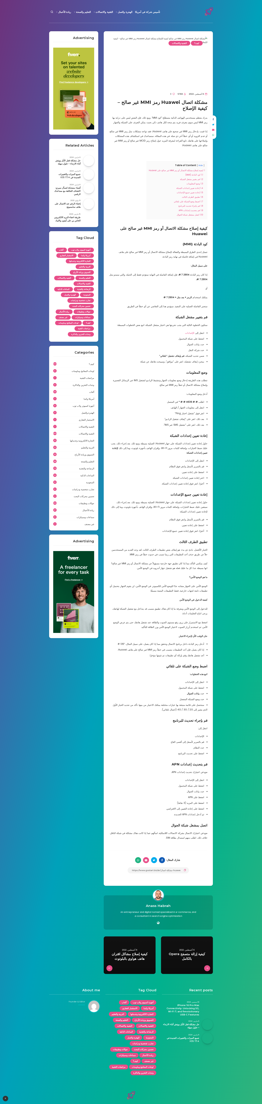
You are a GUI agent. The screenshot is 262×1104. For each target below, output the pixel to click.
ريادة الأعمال (64, 12)
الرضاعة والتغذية (84, 289)
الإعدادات (189, 333)
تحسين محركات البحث (81, 306)
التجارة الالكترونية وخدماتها (79, 261)
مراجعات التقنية (84, 328)
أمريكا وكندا (86, 255)
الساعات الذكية (64, 289)
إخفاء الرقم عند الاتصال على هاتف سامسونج (68, 205)
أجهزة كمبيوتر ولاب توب (81, 250)
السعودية (86, 295)
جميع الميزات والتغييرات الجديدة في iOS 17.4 (70, 176)
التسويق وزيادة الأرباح (81, 272)
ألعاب (61, 250)
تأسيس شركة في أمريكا (147, 12)
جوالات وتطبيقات (84, 311)
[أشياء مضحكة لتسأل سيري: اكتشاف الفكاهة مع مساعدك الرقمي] (88, 188)
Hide (201, 165)
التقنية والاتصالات (104, 12)
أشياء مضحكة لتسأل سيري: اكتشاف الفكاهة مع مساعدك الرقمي (67, 191)
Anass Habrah (158, 906)
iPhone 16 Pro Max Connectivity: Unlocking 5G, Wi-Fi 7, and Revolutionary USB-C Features (183, 1010)
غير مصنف (63, 317)
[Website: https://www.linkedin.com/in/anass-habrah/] (158, 923)
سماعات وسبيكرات (83, 317)
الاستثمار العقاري (66, 255)
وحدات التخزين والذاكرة (80, 334)
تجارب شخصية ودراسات (80, 300)
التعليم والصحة (83, 12)
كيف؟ (196, 43)
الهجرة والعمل (125, 12)
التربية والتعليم (85, 266)
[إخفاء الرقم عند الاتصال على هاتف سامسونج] (88, 203)
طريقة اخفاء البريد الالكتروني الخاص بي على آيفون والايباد (67, 219)
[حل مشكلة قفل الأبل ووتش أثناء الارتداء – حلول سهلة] (88, 160)
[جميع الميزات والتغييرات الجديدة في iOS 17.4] (88, 174)
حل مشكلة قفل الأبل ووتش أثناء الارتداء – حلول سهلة (68, 162)
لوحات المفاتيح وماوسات (68, 323)
